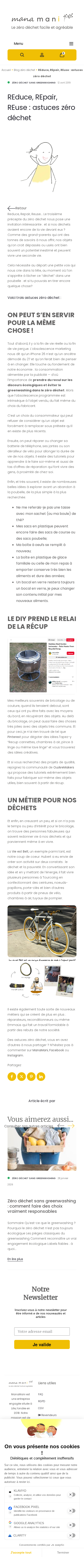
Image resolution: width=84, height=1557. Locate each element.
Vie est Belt (20, 851)
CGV (41, 1408)
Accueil (6, 70)
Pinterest (15, 737)
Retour (21, 208)
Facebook (57, 1050)
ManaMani (40, 1050)
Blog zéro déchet (24, 70)
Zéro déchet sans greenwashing (34, 82)
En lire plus (15, 1259)
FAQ (40, 1394)
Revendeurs (49, 1415)
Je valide (42, 1344)
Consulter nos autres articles (28, 1126)
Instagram (15, 1055)
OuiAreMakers (63, 767)
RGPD (41, 1401)
